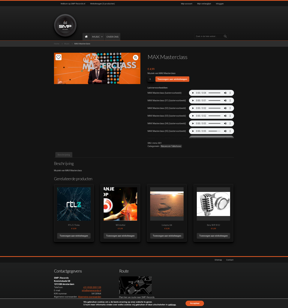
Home (56, 43)
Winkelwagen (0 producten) (102, 3)
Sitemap (218, 260)
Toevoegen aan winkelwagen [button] (74, 236)
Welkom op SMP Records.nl (73, 3)
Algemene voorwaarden (89, 297)
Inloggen (220, 3)
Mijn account (186, 3)
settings (172, 304)
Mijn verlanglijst (204, 3)
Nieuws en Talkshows (171, 146)
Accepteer (195, 303)
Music (66, 43)
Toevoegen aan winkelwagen (172, 79)
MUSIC (96, 36)
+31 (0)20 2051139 (92, 287)
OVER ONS (112, 36)
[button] (135, 57)
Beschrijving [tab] (64, 155)
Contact (229, 260)
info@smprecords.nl (91, 290)
